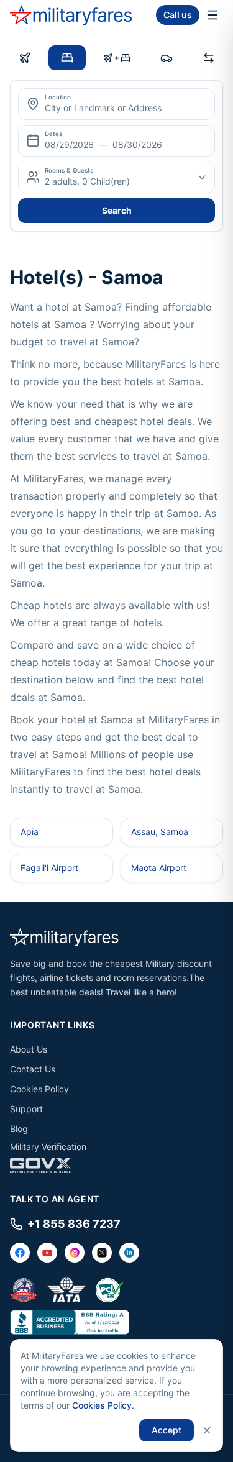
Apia (30, 831)
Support (26, 1108)
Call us (177, 14)
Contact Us (32, 1069)
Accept (166, 1430)
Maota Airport (158, 867)
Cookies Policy (39, 1089)
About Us (28, 1049)
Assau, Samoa (159, 831)
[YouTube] (47, 1253)
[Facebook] (20, 1253)
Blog (19, 1128)
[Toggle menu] (212, 14)
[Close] (206, 1430)
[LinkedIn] (129, 1253)
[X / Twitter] (102, 1253)
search (117, 210)
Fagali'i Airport (49, 867)
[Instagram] (75, 1253)
